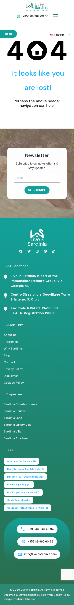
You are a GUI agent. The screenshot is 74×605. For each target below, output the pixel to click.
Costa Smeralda (18, 500)
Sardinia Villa (12, 431)
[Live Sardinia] (37, 7)
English (59, 35)
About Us (10, 335)
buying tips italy (18, 484)
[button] (55, 16)
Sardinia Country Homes (20, 404)
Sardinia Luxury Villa (17, 425)
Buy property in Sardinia (23, 492)
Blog (7, 355)
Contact (9, 362)
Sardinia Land (13, 418)
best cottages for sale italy (25, 469)
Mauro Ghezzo (26, 599)
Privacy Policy (13, 369)
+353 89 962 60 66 (35, 16)
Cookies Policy (14, 383)
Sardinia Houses (15, 411)
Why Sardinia (13, 349)
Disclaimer (11, 376)
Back (8, 34)
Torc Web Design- (52, 594)
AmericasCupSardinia (21, 461)
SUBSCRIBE (37, 190)
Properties (11, 342)
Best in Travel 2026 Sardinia (25, 476)
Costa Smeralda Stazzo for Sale (27, 507)
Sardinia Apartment (17, 438)
